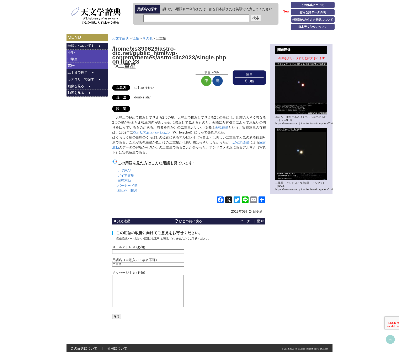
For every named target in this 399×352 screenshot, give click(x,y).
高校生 (73, 65)
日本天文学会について (312, 26)
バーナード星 (250, 221)
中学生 (73, 59)
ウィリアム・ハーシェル (151, 132)
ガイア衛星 (241, 142)
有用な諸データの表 (313, 12)
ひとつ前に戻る (190, 221)
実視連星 (222, 127)
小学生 (73, 52)
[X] (228, 200)
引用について (117, 348)
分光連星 (123, 221)
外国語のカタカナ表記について (312, 19)
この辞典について (312, 5)
